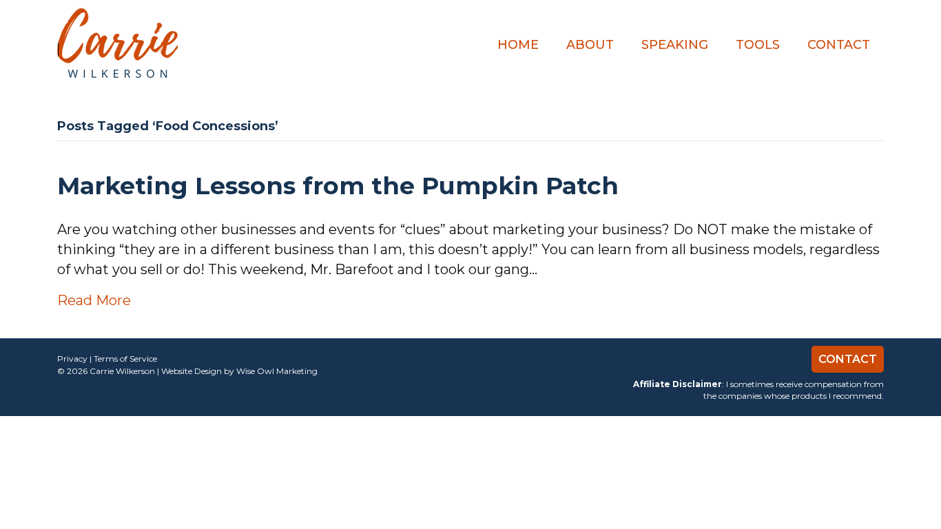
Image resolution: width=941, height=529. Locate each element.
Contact (838, 44)
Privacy (72, 358)
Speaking (674, 44)
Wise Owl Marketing (277, 371)
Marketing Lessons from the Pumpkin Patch (338, 185)
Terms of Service (125, 358)
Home (518, 44)
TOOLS (758, 44)
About (590, 44)
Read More (94, 300)
